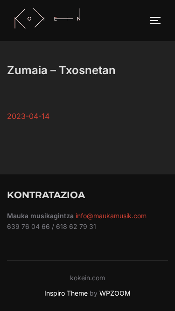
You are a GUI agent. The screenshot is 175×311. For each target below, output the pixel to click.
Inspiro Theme (66, 293)
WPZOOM (115, 293)
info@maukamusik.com (111, 216)
